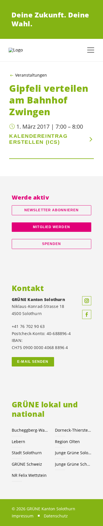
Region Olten (67, 441)
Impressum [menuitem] (22, 516)
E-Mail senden (32, 362)
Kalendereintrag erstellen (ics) (38, 139)
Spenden (51, 244)
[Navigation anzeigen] (90, 50)
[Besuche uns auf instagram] (86, 300)
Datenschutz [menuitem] (56, 516)
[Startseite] (23, 50)
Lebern (18, 441)
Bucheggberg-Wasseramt (30, 430)
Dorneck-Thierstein (73, 430)
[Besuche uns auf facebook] (86, 314)
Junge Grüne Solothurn (73, 452)
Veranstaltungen (31, 75)
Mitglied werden (51, 227)
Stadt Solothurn (27, 452)
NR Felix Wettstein (29, 475)
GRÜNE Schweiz (27, 464)
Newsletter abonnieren (51, 210)
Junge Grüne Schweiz (73, 464)
